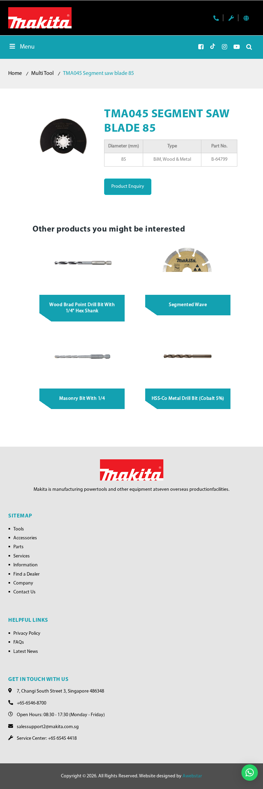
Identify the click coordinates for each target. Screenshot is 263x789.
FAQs (18, 642)
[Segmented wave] (188, 264)
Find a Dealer (26, 574)
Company (23, 583)
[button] (249, 772)
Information (25, 565)
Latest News (25, 651)
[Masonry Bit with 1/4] (82, 358)
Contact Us (24, 592)
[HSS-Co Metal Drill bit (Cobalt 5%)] (188, 358)
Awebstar (192, 776)
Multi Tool (42, 73)
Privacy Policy (26, 633)
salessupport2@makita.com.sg (48, 726)
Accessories (25, 538)
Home (15, 73)
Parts (18, 547)
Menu (27, 47)
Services (21, 556)
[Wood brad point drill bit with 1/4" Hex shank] (82, 264)
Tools (18, 529)
